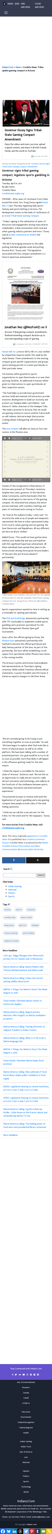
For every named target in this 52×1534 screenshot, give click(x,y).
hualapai (35, 925)
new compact (12, 429)
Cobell (26, 1398)
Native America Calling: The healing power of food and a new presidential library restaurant (24, 1125)
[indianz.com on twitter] (16, 1374)
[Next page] (9, 438)
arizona (7, 909)
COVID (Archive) (39, 5)
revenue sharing (10, 933)
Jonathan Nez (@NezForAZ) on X (26, 327)
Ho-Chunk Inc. (33, 1508)
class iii (19, 909)
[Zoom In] (30, 438)
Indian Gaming (15, 886)
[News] (4, 4)
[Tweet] (38, 860)
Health (26, 1433)
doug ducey (9, 925)
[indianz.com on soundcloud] (19, 1374)
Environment (26, 1417)
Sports (11, 896)
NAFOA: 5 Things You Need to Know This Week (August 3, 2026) (25, 1051)
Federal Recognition (26, 1422)
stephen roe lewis (11, 940)
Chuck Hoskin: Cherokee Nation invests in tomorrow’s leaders (22, 1002)
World (26, 1492)
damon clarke (26, 917)
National (12, 890)
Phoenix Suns (8, 641)
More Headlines (10, 1135)
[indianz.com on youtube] (24, 1374)
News (10, 4)
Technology (26, 1487)
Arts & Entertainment (26, 1382)
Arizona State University (31, 849)
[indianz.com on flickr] (35, 1374)
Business (26, 1387)
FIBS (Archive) (25, 5)
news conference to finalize (23, 235)
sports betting (28, 933)
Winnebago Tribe (40, 1511)
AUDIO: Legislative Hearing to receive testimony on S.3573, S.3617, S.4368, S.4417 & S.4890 (26, 1088)
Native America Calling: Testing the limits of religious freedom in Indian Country (24, 1028)
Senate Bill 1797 (9, 352)
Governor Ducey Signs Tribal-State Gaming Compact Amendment (23, 135)
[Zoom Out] (25, 438)
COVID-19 (26, 1403)
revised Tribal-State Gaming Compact (21, 216)
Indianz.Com (7, 67)
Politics (11, 893)
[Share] (14, 860)
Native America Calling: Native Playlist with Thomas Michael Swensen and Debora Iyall (23, 968)
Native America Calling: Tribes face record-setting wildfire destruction (23, 979)
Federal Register (26, 1427)
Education (26, 1412)
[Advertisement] (26, 38)
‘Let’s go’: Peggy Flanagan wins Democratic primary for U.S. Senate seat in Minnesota (23, 957)
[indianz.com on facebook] (13, 1374)
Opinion (26, 1471)
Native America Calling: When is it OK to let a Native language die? (24, 1039)
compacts (31, 909)
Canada (26, 1392)
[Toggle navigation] (6, 12)
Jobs (17, 4)
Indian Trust (26, 1446)
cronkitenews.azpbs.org (13, 193)
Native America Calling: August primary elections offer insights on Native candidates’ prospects (24, 1015)
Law (26, 1457)
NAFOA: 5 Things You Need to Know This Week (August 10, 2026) (25, 991)
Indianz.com (32, 1524)
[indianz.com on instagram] (27, 1374)
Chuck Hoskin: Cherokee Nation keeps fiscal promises (23, 1062)
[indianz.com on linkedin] (38, 1374)
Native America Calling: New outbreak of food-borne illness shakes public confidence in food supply (25, 1075)
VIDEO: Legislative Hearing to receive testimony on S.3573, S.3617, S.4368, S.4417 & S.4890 (26, 1099)
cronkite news (9, 917)
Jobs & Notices (26, 1452)
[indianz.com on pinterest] (31, 1374)
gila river (22, 925)
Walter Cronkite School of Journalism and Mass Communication (25, 846)
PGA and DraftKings (15, 618)
